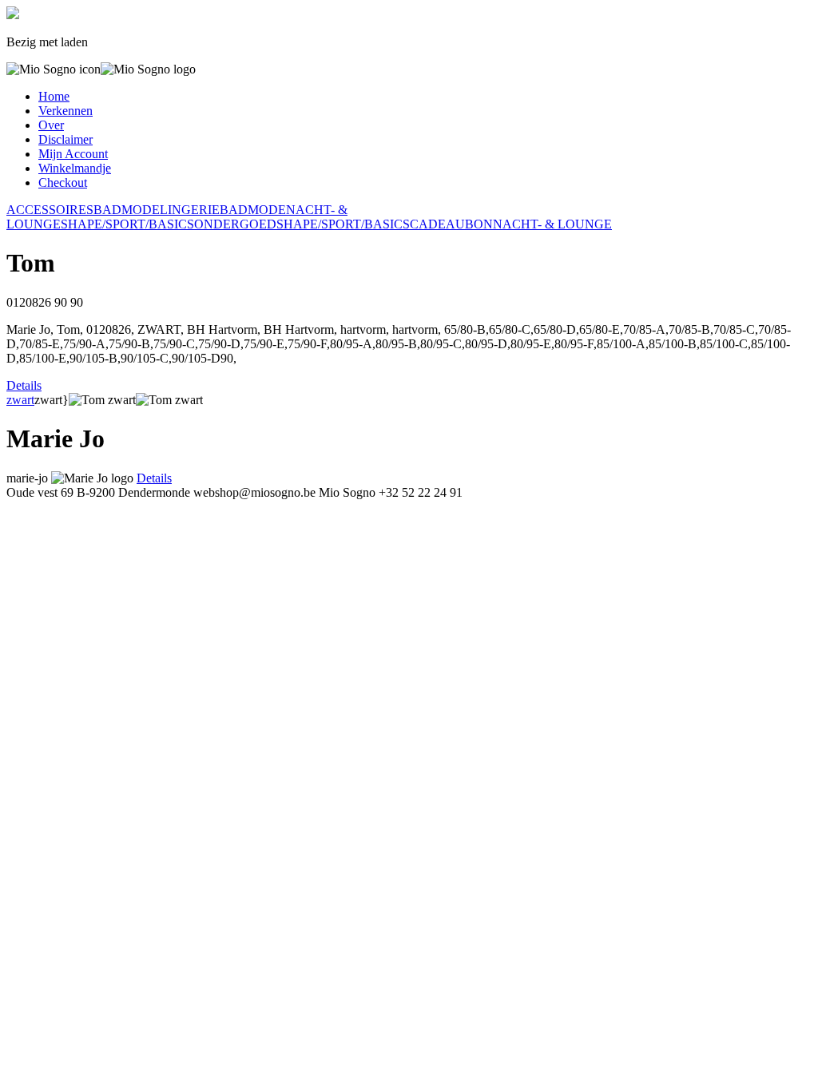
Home (53, 96)
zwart (20, 400)
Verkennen (65, 110)
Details (24, 385)
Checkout (62, 182)
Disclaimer (65, 139)
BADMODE (126, 209)
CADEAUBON (451, 224)
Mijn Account (73, 154)
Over (51, 125)
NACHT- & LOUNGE (552, 224)
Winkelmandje (74, 168)
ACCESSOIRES (49, 209)
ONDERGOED (235, 224)
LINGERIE (190, 209)
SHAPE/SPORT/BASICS (127, 224)
